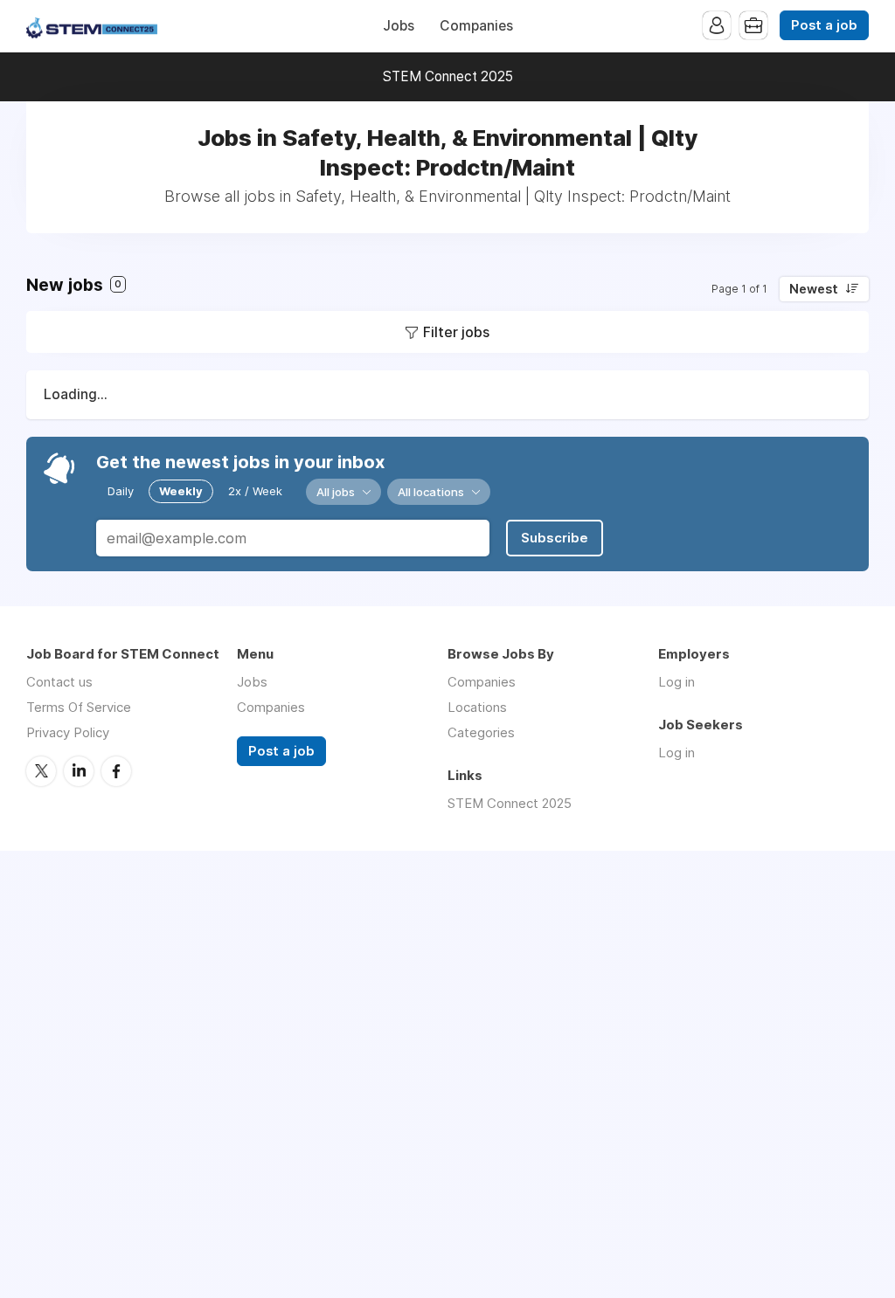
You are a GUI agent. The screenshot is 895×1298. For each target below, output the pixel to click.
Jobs (398, 25)
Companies (476, 25)
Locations (477, 707)
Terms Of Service (78, 707)
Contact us (59, 681)
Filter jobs (456, 332)
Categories (481, 732)
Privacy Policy (67, 732)
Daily (121, 491)
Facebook (116, 771)
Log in (676, 681)
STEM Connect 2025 (448, 76)
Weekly (181, 491)
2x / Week (255, 491)
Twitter (41, 771)
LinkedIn (79, 771)
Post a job (824, 25)
